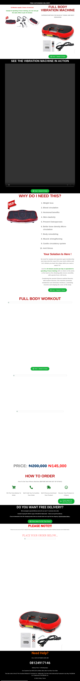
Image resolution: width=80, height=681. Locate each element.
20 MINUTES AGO (11, 677)
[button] (6, 22)
